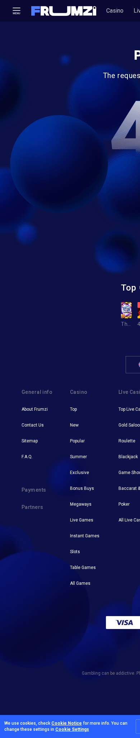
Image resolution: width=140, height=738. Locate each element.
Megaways (81, 504)
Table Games (83, 567)
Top (73, 409)
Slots (75, 551)
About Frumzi (35, 409)
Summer (78, 456)
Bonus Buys (82, 488)
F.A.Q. (27, 456)
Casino (114, 10)
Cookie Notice (66, 723)
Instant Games (84, 535)
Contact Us (33, 425)
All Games (80, 583)
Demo (132, 299)
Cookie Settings (72, 729)
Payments (34, 490)
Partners (32, 507)
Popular (77, 440)
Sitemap (30, 440)
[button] (64, 11)
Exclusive (79, 472)
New (74, 425)
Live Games (81, 520)
